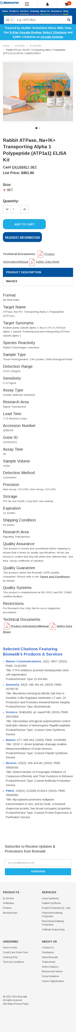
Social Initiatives (50, 976)
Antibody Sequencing (53, 929)
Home (5, 11)
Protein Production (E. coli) (56, 908)
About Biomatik (50, 957)
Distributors (48, 952)
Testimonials (48, 962)
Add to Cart (24, 224)
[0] (66, 4)
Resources (56, 11)
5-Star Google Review (25, 32)
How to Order (10, 947)
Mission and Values (52, 971)
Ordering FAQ (10, 957)
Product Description (23, 272)
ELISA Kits (35, 45)
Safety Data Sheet (47, 261)
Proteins (7, 908)
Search (68, 20)
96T (10, 190)
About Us (45, 11)
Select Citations (54, 32)
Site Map (7, 1004)
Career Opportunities (53, 981)
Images (11, 281)
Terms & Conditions (13, 962)
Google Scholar (52, 36)
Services (24, 11)
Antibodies (8, 903)
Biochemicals (10, 912)
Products (14, 11)
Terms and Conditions (55, 576)
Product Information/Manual (30, 626)
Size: (7, 184)
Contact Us (48, 947)
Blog (65, 11)
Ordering (34, 11)
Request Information (22, 237)
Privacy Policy (21, 1004)
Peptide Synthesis (51, 903)
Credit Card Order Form (15, 952)
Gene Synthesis (50, 898)
